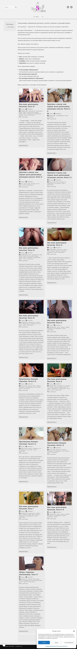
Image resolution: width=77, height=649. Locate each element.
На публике (29, 257)
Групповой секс (32, 111)
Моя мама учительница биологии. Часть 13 (28, 105)
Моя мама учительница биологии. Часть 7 (28, 507)
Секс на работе (57, 183)
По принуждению (37, 113)
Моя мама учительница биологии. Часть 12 (28, 249)
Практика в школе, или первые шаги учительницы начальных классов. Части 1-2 (59, 175)
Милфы (20, 113)
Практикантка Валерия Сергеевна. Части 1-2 (56, 444)
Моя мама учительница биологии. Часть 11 (56, 243)
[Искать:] (43, 16)
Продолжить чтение (23, 145)
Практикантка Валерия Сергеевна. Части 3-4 (28, 442)
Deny (56, 642)
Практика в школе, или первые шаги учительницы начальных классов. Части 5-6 (59, 107)
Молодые (33, 183)
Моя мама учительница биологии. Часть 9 (56, 321)
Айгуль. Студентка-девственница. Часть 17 (28, 573)
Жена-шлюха (39, 111)
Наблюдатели (30, 113)
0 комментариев (24, 117)
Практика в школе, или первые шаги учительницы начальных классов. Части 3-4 (31, 175)
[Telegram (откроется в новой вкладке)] (71, 7)
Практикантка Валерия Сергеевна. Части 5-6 (28, 380)
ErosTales (23, 109)
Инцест (24, 112)
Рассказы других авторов (36, 580)
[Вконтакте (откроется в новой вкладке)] (68, 7)
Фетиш (55, 517)
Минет (24, 113)
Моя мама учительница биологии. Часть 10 (28, 316)
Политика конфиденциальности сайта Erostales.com (56, 646)
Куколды (36, 112)
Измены (20, 112)
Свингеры (21, 115)
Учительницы (31, 115)
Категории (9, 24)
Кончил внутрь (31, 112)
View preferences (69, 642)
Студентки (25, 581)
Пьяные (20, 258)
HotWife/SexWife (24, 111)
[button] (74, 631)
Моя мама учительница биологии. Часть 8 (56, 380)
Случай (25, 115)
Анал (22, 183)
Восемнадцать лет (61, 386)
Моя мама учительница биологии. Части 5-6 (56, 508)
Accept (44, 642)
